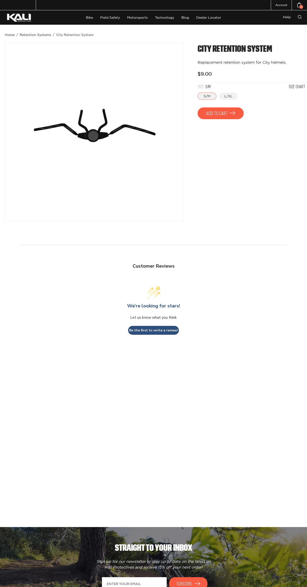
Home (10, 35)
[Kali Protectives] (20, 17)
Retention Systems (35, 35)
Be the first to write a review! (153, 330)
